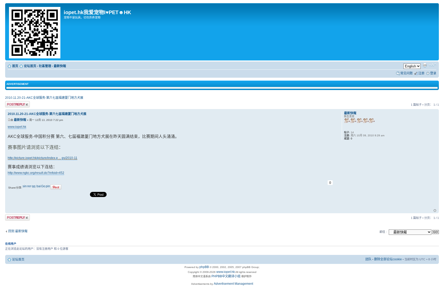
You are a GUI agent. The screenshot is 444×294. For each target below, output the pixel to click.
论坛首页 (30, 66)
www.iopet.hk (17, 127)
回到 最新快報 (17, 231)
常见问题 (406, 73)
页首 (434, 211)
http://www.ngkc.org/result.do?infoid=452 (36, 173)
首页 (15, 66)
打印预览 (425, 65)
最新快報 (60, 66)
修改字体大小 (432, 65)
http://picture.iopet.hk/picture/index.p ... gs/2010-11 (42, 158)
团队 (368, 259)
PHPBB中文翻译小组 (225, 276)
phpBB (204, 267)
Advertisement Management (233, 284)
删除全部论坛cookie (388, 259)
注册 (421, 73)
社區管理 (45, 66)
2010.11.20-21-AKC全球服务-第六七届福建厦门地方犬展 (44, 98)
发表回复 (11, 103)
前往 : (383, 231)
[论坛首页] (35, 31)
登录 (433, 73)
